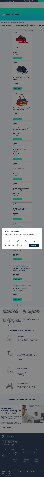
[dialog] (22, 238)
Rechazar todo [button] (23, 245)
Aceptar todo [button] (33, 245)
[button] (9, 245)
